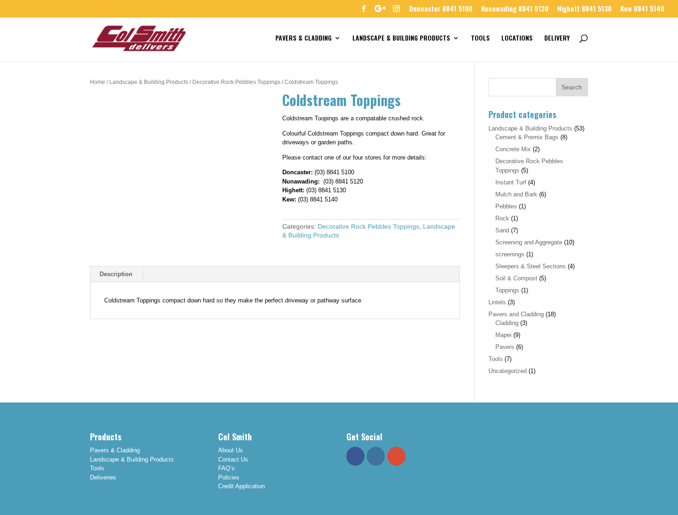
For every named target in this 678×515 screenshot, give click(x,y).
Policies (228, 477)
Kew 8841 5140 (642, 9)
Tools (495, 358)
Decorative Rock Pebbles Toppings (236, 82)
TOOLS (480, 38)
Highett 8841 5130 (584, 9)
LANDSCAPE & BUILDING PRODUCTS (401, 38)
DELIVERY (557, 38)
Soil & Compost (516, 278)
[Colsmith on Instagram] (376, 456)
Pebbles (506, 206)
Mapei (503, 334)
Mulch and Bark (516, 194)
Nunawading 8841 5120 (514, 9)
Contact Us (233, 459)
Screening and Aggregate (528, 242)
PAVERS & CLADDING (303, 38)
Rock (502, 218)
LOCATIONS (517, 38)
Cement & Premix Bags (527, 137)
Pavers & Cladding (115, 450)
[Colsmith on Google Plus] (396, 456)
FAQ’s (226, 468)
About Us (230, 450)
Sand (502, 230)
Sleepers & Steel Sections (530, 266)
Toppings (507, 290)
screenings (509, 254)
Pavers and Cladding (516, 314)
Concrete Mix (513, 149)
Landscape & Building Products (148, 82)
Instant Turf (510, 182)
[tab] (116, 274)
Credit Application (241, 486)
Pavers (504, 346)
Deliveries (103, 477)
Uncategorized (507, 370)
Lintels (497, 302)
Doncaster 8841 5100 (440, 9)
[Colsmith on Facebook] (355, 456)
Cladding (506, 323)
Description (116, 274)
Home (97, 82)
